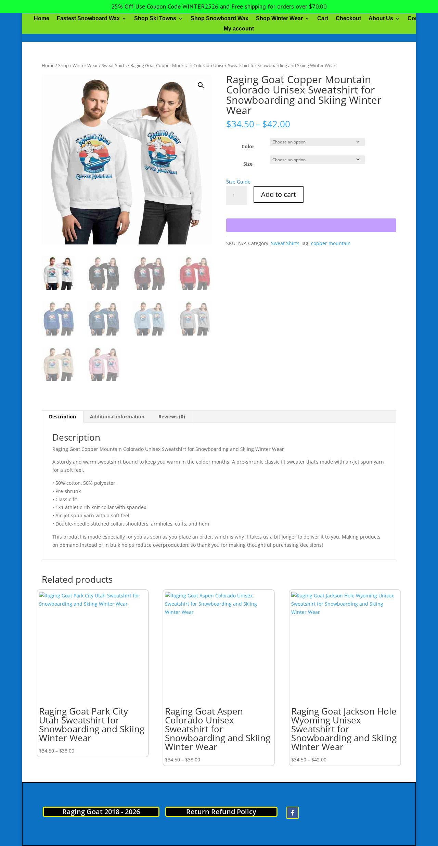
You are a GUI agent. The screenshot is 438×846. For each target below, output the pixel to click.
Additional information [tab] (117, 416)
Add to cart (278, 194)
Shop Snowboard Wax (219, 18)
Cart (322, 18)
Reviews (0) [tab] (171, 416)
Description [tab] (62, 416)
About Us (381, 18)
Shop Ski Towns (155, 18)
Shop (63, 65)
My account (239, 28)
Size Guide (238, 181)
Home (41, 18)
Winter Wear (85, 65)
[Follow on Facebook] (292, 813)
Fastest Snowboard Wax (88, 18)
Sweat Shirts (114, 65)
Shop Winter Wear (279, 18)
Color (248, 146)
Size (248, 164)
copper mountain (331, 243)
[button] (201, 85)
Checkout (348, 18)
